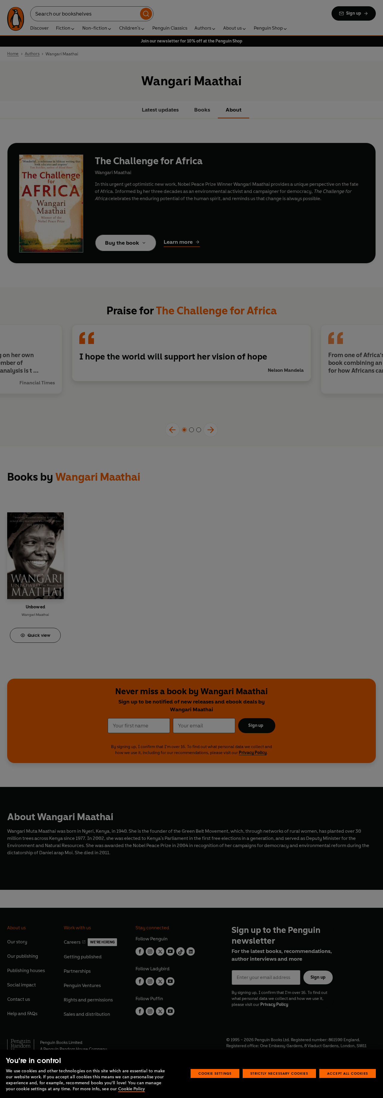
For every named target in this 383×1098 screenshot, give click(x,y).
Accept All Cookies (347, 1073)
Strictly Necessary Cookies (279, 1073)
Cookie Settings (215, 1073)
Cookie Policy (131, 1088)
